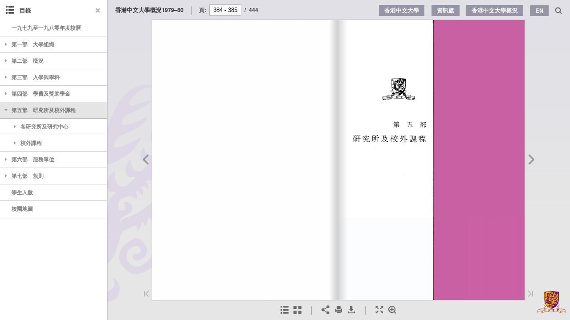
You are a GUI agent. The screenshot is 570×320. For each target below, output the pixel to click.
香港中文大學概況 (495, 10)
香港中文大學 (401, 10)
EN (539, 11)
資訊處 (445, 10)
